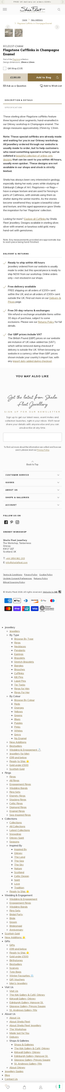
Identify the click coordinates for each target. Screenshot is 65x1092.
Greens (18, 715)
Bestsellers (15, 746)
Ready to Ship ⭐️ (19, 761)
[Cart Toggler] (24, 1087)
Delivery (14, 1036)
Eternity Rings (17, 795)
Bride (12, 918)
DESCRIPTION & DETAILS (19, 100)
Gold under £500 (18, 765)
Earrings (18, 654)
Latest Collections (19, 830)
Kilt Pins (18, 677)
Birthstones (16, 960)
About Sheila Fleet (19, 1021)
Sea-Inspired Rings (20, 814)
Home (24, 20)
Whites (18, 730)
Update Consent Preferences (17, 578)
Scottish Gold (16, 768)
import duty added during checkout (32, 361)
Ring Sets (14, 791)
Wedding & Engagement (23, 899)
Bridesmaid (15, 925)
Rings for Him (21, 688)
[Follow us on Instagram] (17, 522)
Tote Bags (15, 971)
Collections (15, 822)
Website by (50, 592)
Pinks (17, 726)
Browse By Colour (24, 700)
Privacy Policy (43, 450)
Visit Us (13, 990)
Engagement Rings (20, 784)
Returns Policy (46, 321)
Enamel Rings (17, 811)
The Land (19, 857)
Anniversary (16, 929)
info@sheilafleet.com (16, 562)
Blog (7, 1075)
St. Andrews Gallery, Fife (23, 1010)
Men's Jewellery (18, 983)
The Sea (19, 860)
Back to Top (32, 464)
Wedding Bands (18, 788)
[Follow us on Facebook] (6, 522)
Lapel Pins (20, 680)
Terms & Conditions (12, 574)
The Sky (19, 864)
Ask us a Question (16, 86)
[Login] (40, 1087)
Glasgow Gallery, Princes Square (27, 1006)
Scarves (14, 968)
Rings (17, 642)
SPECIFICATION (13, 107)
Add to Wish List (53, 86)
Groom (13, 922)
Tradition (19, 887)
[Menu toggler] (4, 9)
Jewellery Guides (14, 1071)
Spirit (17, 879)
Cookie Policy (45, 574)
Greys (17, 734)
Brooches (19, 669)
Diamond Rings (18, 807)
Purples (18, 723)
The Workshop (17, 1029)
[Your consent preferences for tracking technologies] (59, 1086)
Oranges (19, 707)
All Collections (17, 826)
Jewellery (14, 631)
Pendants (19, 650)
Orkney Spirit (16, 837)
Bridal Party (16, 914)
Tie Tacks (19, 684)
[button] (59, 9)
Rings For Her (22, 692)
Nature (18, 868)
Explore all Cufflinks (35, 218)
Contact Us (11, 1079)
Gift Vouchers (17, 979)
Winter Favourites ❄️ (21, 975)
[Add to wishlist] (8, 1087)
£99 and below (18, 757)
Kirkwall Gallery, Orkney (22, 998)
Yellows (18, 711)
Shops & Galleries (24, 1044)
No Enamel (20, 738)
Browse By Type (23, 638)
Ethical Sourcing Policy (14, 582)
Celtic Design (21, 876)
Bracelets (19, 657)
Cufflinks (19, 673)
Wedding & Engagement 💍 (25, 749)
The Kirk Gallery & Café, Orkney (27, 994)
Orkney (18, 853)
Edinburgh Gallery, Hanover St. (26, 1002)
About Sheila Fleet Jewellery (25, 1025)
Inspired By (20, 849)
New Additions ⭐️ (15, 937)
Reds (17, 703)
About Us (14, 1017)
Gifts (12, 945)
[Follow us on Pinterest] (12, 522)
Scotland (19, 872)
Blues (17, 719)
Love (17, 883)
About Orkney (17, 1067)
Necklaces (20, 646)
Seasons (14, 841)
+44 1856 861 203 (15, 558)
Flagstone (16, 59)
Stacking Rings (17, 799)
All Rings (14, 780)
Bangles (18, 665)
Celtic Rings (16, 803)
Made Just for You (19, 1033)
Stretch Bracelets (24, 661)
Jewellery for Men (19, 753)
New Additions (37, 20)
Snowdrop (15, 834)
